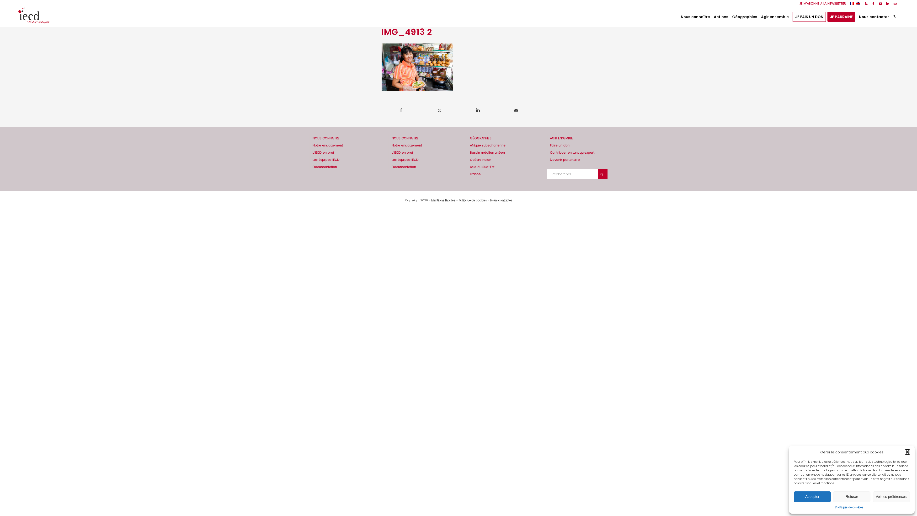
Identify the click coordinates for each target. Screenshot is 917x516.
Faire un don (560, 145)
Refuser (852, 496)
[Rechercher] (895, 17)
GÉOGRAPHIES (480, 138)
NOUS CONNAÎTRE (326, 138)
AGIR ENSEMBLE (561, 138)
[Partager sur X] (440, 110)
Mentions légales (443, 200)
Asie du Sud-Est (482, 167)
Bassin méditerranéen (487, 152)
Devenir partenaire (565, 159)
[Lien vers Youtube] (880, 3)
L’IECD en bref (323, 152)
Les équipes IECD (326, 159)
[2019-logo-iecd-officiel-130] (33, 17)
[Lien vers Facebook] (873, 3)
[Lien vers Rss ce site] (866, 3)
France (475, 174)
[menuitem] (821, 3)
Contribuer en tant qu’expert (572, 152)
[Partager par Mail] (516, 110)
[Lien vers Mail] (895, 3)
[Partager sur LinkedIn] (478, 110)
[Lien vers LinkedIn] (887, 3)
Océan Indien (480, 159)
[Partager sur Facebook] (401, 110)
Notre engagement (328, 145)
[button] (907, 452)
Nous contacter (501, 200)
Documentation (325, 167)
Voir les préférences (891, 496)
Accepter (812, 496)
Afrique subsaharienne (488, 145)
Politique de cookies (849, 507)
